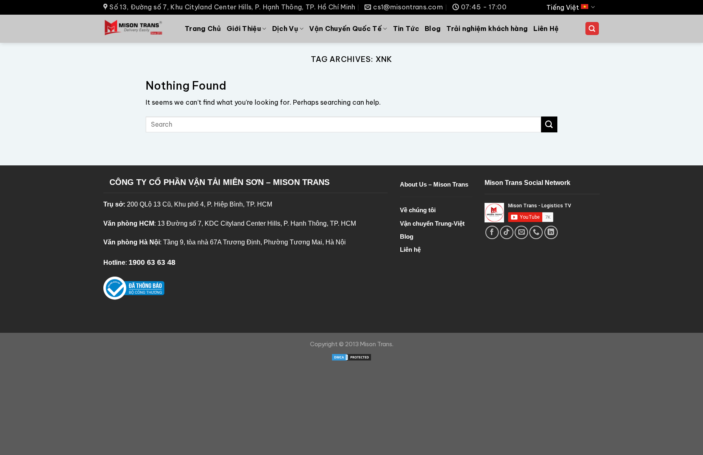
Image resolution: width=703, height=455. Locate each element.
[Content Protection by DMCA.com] (351, 356)
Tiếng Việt (562, 7)
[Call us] (536, 232)
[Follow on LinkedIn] (551, 232)
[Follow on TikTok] (506, 232)
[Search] (592, 28)
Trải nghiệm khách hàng (487, 28)
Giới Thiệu (244, 28)
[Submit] (549, 124)
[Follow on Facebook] (492, 232)
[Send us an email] (521, 232)
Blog (433, 28)
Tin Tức (406, 28)
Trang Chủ (203, 28)
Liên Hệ (546, 28)
